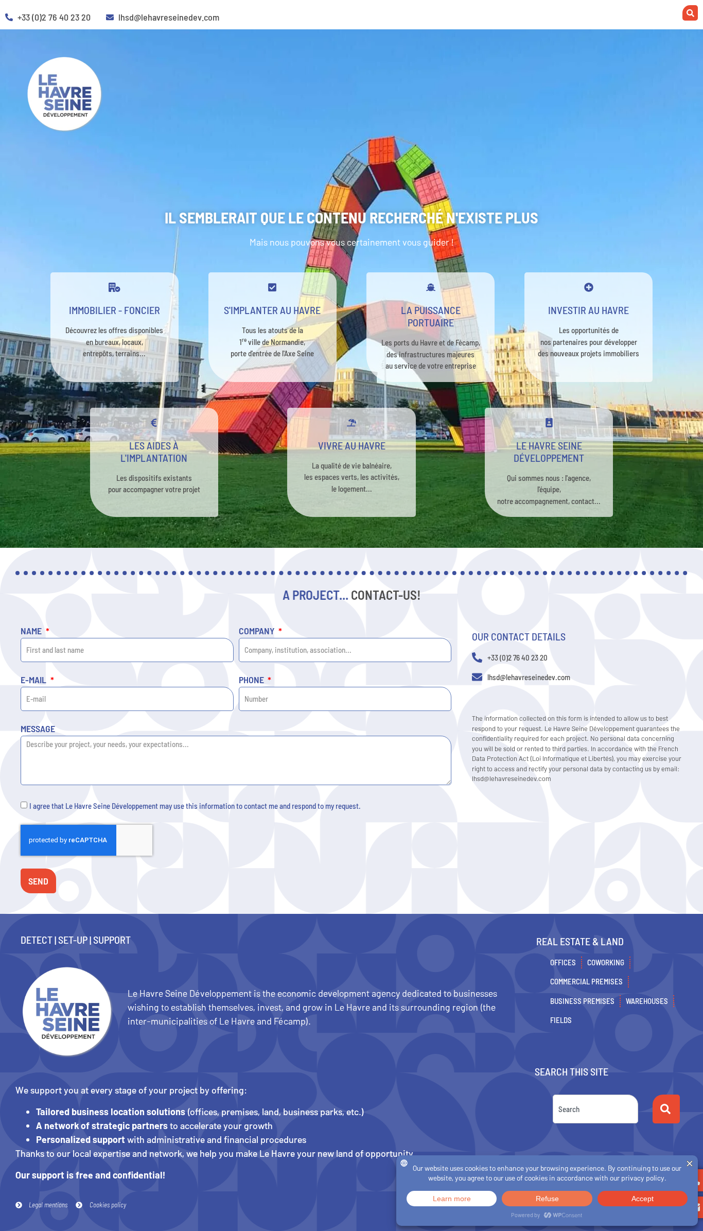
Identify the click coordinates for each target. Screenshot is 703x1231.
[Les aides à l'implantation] (154, 422)
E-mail (34, 680)
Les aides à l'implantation (153, 451)
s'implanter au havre (272, 310)
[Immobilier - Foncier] (114, 287)
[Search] (666, 1109)
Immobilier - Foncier (114, 310)
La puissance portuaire (431, 316)
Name (32, 631)
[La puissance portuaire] (430, 287)
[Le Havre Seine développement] (549, 422)
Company (258, 631)
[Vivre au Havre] (351, 422)
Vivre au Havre (351, 445)
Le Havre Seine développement (549, 451)
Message (38, 729)
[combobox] (595, 1109)
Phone (252, 680)
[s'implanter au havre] (272, 287)
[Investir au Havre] (588, 287)
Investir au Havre (588, 310)
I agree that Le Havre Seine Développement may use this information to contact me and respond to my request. (195, 805)
